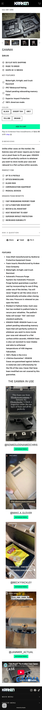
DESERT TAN (18, 111)
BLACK (6, 111)
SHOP (7, 10)
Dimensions (8, 141)
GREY (29, 111)
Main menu (7, 697)
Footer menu (9, 703)
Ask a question (10, 233)
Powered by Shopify (21, 707)
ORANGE (17, 118)
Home (3, 10)
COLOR (5, 107)
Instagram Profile (21, 449)
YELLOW (7, 118)
